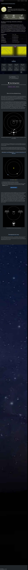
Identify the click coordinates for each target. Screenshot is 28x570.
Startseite (6, 3)
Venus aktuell (6, 16)
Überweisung (10, 86)
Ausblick (13, 17)
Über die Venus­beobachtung (21, 18)
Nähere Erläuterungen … (14, 187)
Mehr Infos (17, 86)
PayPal (14, 86)
